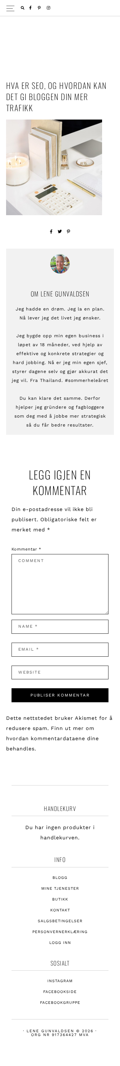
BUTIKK (60, 899)
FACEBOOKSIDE (60, 991)
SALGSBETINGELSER (60, 921)
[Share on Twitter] (60, 231)
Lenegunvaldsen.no (60, 40)
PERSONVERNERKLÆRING (60, 932)
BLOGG (60, 877)
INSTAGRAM (60, 981)
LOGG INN (60, 942)
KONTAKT (60, 910)
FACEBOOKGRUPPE (60, 1002)
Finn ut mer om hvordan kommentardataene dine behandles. (52, 738)
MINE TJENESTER (60, 888)
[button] (60, 8)
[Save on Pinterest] (68, 231)
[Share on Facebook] (51, 231)
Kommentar (26, 549)
